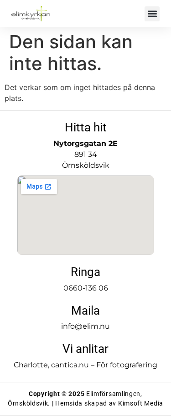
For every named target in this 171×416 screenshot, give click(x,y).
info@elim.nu (85, 326)
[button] (152, 13)
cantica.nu (70, 365)
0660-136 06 (85, 288)
